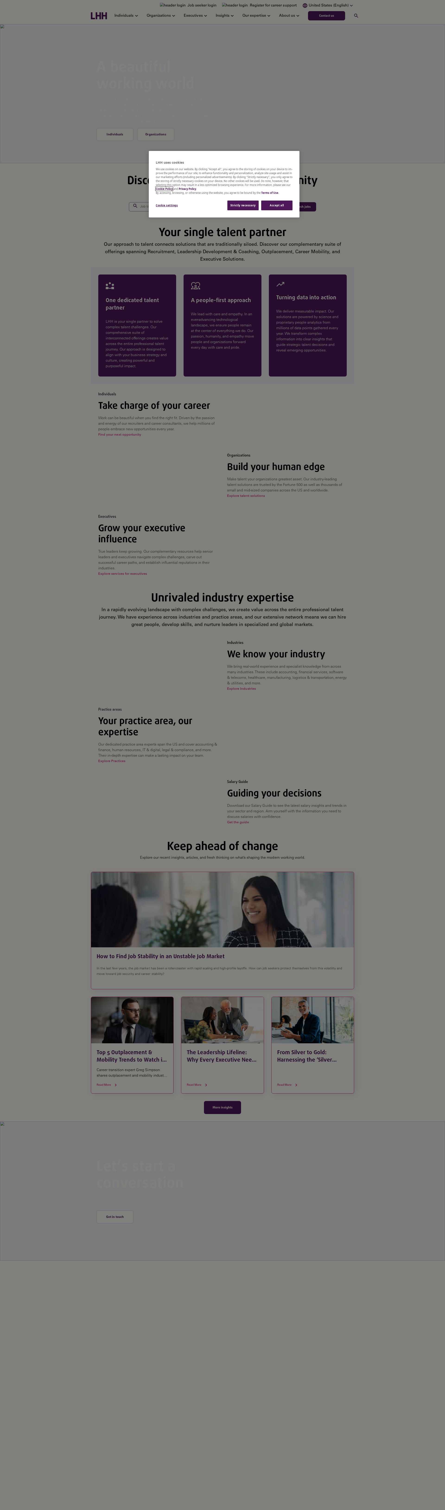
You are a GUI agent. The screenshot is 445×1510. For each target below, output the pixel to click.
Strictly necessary (243, 205)
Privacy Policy (187, 189)
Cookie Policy (164, 189)
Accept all (277, 205)
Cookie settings (167, 205)
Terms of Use (269, 193)
